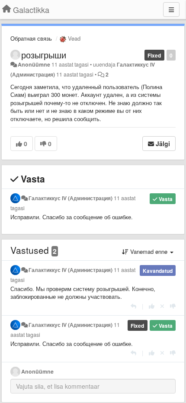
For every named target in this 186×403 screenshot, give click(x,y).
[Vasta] (133, 306)
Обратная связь (31, 38)
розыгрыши (43, 54)
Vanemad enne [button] (148, 251)
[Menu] (171, 9)
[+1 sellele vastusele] (151, 306)
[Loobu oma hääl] (162, 306)
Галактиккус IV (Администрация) (70, 198)
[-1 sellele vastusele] (173, 306)
